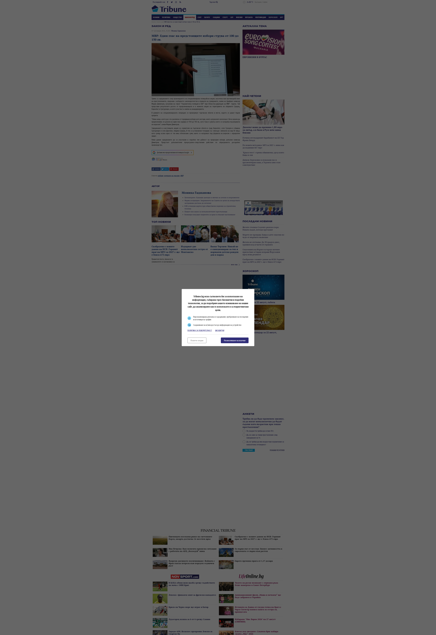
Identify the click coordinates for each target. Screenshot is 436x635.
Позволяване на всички (234, 340)
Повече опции (197, 340)
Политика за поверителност (199, 330)
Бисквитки (219, 330)
